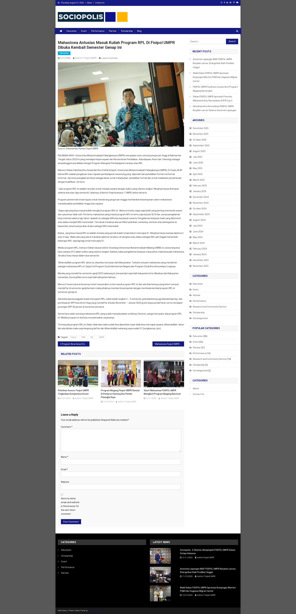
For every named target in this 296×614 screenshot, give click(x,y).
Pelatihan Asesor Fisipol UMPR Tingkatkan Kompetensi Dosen (73, 392)
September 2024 (201, 214)
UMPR (101, 337)
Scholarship (127, 31)
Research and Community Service (209, 306)
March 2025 (199, 180)
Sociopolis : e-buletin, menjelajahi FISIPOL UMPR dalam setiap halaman (207, 552)
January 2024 (199, 254)
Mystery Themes (95, 611)
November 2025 (200, 134)
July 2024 (197, 225)
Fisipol (73, 337)
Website (65, 482)
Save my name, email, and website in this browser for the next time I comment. (70, 506)
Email (64, 469)
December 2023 (201, 260)
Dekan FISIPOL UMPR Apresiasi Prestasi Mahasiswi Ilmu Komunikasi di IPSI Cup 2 (212, 98)
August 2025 (199, 151)
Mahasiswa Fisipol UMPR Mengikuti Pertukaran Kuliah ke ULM (169, 344)
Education (72, 31)
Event (84, 31)
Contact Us (100, 3)
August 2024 (199, 220)
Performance (98, 31)
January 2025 (199, 191)
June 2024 (198, 231)
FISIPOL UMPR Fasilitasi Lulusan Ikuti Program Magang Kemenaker (215, 89)
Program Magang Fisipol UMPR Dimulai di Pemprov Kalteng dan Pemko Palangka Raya (120, 393)
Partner (113, 31)
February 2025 (200, 185)
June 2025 (198, 162)
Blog (139, 31)
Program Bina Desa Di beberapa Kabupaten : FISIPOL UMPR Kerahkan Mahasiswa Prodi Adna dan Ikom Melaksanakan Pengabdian (75, 344)
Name (64, 457)
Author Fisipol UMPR (205, 557)
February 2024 (200, 248)
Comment (66, 427)
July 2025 (197, 157)
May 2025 (197, 168)
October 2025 (199, 140)
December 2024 (201, 197)
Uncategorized (200, 318)
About (89, 3)
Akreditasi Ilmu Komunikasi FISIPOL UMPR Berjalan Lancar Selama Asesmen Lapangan (214, 108)
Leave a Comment (110, 58)
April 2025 (198, 174)
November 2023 (200, 266)
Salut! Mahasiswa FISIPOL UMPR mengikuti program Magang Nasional (162, 392)
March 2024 (199, 243)
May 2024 (197, 237)
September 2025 (201, 145)
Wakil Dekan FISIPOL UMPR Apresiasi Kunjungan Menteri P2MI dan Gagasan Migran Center (215, 77)
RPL (92, 337)
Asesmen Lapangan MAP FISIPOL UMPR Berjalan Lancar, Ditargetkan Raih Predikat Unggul (213, 63)
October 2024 (199, 208)
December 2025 (201, 128)
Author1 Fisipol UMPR (86, 58)
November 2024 (200, 203)
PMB (83, 337)
